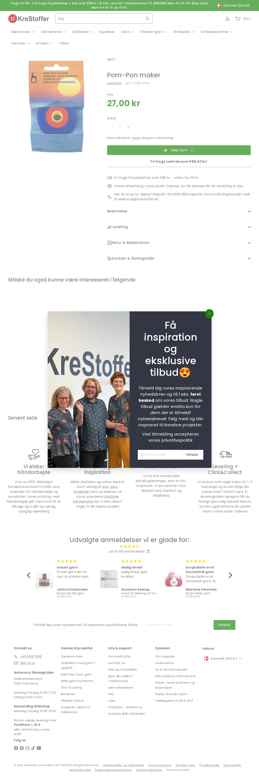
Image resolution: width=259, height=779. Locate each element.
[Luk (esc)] (209, 313)
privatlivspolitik (176, 440)
